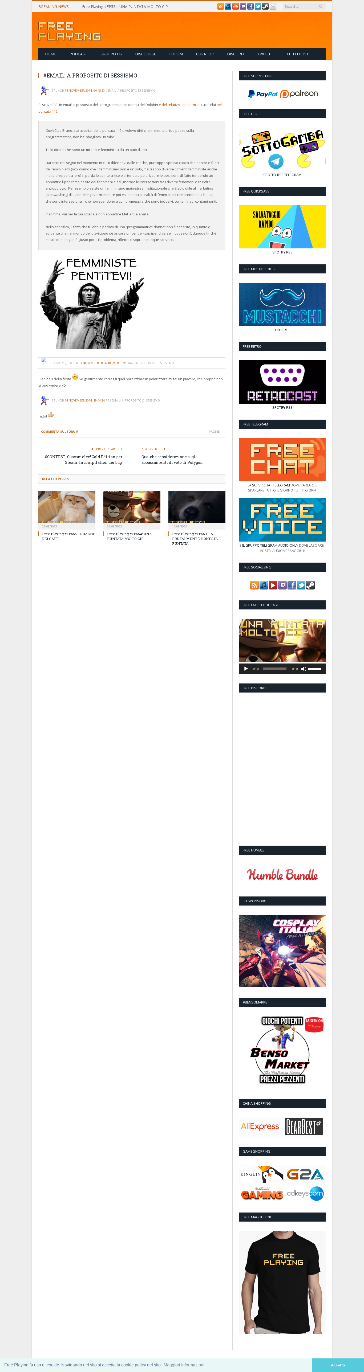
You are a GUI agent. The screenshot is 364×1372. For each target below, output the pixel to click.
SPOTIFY (269, 174)
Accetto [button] (338, 1365)
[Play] (246, 668)
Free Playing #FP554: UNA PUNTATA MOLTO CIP (125, 6)
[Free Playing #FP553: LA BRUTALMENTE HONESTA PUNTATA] (196, 509)
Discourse (145, 53)
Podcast (78, 53)
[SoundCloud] (235, 8)
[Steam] (265, 8)
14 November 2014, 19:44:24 (85, 400)
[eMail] (273, 8)
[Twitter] (258, 8)
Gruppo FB (111, 53)
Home (50, 53)
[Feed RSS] (220, 8)
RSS (280, 174)
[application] (282, 669)
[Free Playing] (69, 30)
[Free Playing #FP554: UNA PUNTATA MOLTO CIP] (131, 509)
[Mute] (303, 668)
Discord (235, 53)
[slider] (315, 668)
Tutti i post (297, 53)
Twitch (264, 53)
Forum (176, 53)
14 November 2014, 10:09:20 (99, 363)
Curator (205, 53)
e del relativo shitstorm (177, 104)
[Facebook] (250, 8)
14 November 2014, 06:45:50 (85, 90)
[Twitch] (243, 8)
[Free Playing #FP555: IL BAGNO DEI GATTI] (66, 509)
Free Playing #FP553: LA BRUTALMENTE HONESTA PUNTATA (195, 538)
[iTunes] (228, 8)
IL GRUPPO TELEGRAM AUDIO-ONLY (270, 545)
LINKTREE (282, 329)
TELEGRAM (292, 174)
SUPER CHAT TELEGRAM (271, 485)
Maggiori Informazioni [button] (184, 1365)
